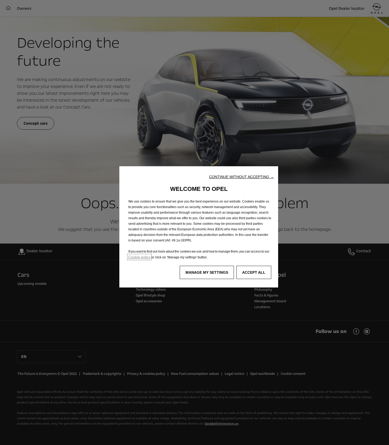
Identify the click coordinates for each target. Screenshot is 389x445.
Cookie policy (139, 257)
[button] (241, 177)
